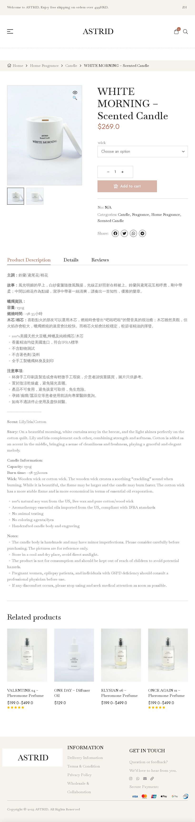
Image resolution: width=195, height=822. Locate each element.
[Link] (152, 778)
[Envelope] (144, 778)
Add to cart (130, 186)
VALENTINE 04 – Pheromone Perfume (25, 693)
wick (102, 142)
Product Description (29, 260)
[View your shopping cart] (176, 31)
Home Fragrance (44, 65)
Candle (71, 65)
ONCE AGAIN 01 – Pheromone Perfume (166, 693)
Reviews (100, 260)
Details (70, 260)
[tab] (29, 261)
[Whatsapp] (137, 778)
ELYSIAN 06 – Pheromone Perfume (119, 693)
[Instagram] (130, 778)
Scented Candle (111, 220)
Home (18, 65)
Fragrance (140, 214)
